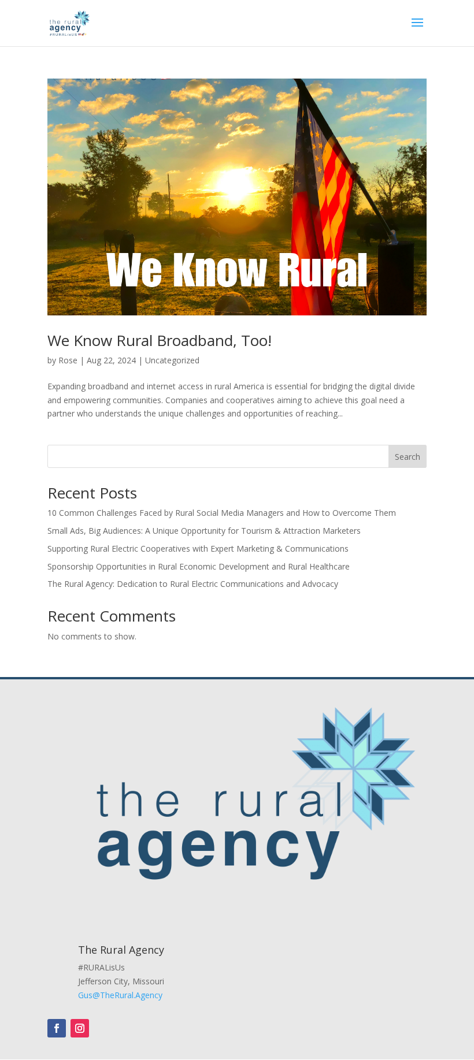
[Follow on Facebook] (56, 1028)
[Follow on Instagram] (80, 1028)
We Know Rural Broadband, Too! (159, 340)
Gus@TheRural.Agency (120, 995)
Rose (67, 360)
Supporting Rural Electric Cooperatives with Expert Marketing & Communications (198, 548)
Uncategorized (172, 360)
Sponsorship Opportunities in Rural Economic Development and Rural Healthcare (199, 566)
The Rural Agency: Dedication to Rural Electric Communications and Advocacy (192, 583)
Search (407, 456)
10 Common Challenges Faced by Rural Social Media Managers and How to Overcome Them (221, 512)
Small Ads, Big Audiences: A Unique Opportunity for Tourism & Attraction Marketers (204, 530)
